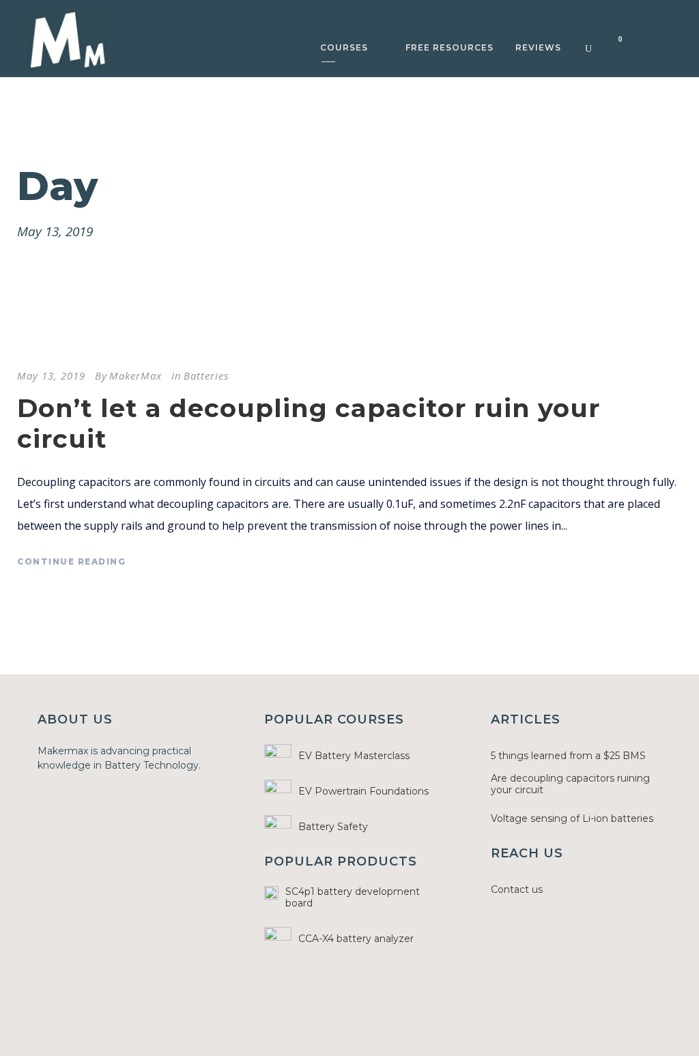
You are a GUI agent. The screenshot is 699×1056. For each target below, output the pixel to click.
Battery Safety (333, 826)
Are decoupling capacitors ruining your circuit (570, 784)
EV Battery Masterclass (354, 756)
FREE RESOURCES (449, 47)
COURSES (344, 47)
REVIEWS (538, 47)
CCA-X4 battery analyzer (356, 938)
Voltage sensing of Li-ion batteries (572, 818)
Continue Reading (71, 561)
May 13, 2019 (51, 375)
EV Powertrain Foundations (363, 791)
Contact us (517, 889)
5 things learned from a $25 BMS (568, 756)
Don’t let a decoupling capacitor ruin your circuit (308, 423)
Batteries (206, 375)
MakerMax (135, 375)
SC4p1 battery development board (352, 897)
